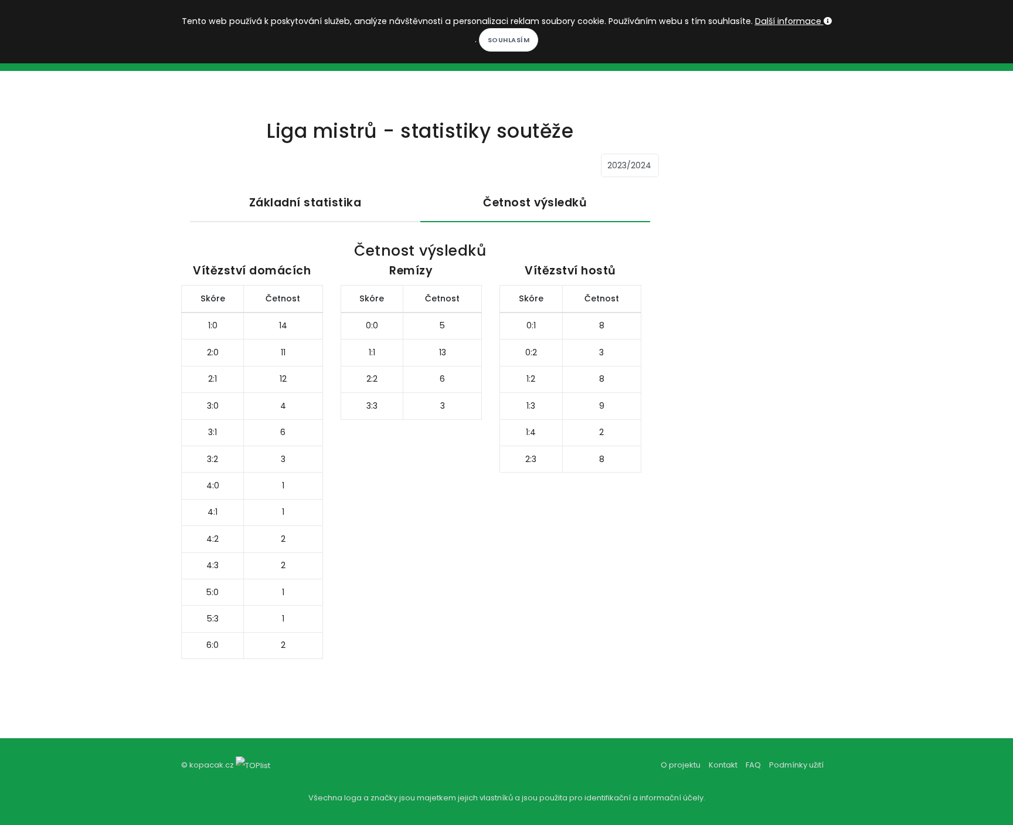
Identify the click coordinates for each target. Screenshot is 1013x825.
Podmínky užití (796, 764)
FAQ (753, 764)
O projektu (681, 764)
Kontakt (723, 764)
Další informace (789, 21)
